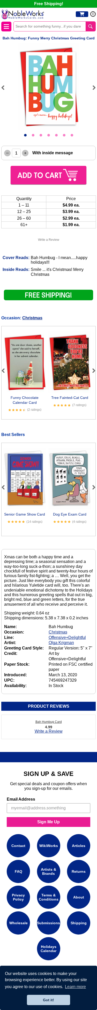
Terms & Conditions (48, 897)
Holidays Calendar (48, 949)
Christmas (32, 318)
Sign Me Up (48, 822)
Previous (5, 87)
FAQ (18, 871)
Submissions (48, 923)
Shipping (79, 923)
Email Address (21, 799)
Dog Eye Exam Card (69, 514)
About (78, 897)
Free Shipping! (48, 4)
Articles (78, 846)
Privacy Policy (18, 897)
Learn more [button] (75, 987)
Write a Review (48, 240)
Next (92, 87)
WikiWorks (48, 846)
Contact (18, 846)
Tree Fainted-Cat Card (69, 398)
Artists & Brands (48, 871)
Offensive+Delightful (67, 637)
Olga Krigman (61, 642)
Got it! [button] (48, 1000)
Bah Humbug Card (48, 722)
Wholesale (18, 923)
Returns (79, 871)
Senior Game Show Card (24, 514)
